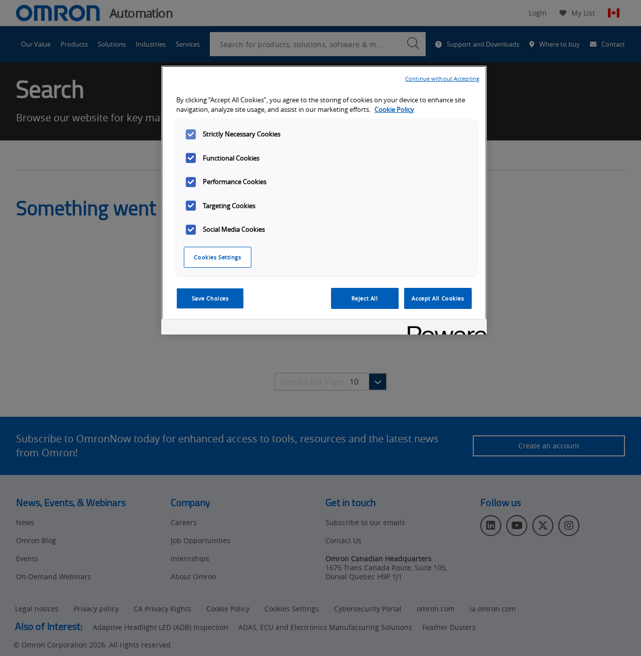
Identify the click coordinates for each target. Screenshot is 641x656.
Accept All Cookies (438, 298)
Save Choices (210, 298)
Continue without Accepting (442, 78)
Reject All (365, 298)
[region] (324, 200)
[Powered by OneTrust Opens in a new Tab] (444, 328)
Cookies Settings (217, 257)
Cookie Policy (394, 109)
